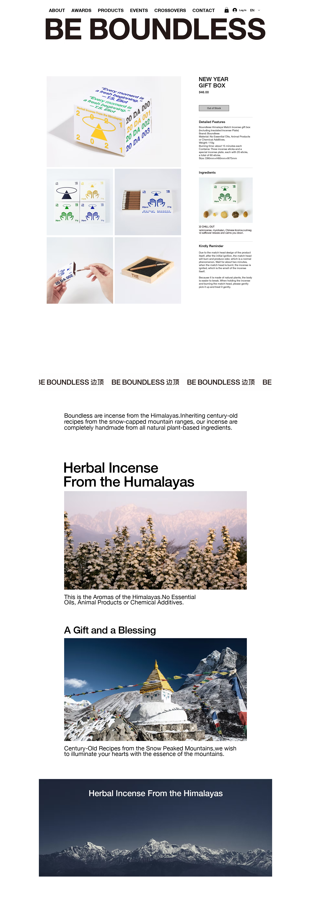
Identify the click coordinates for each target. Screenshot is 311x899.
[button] (226, 9)
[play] (246, 235)
